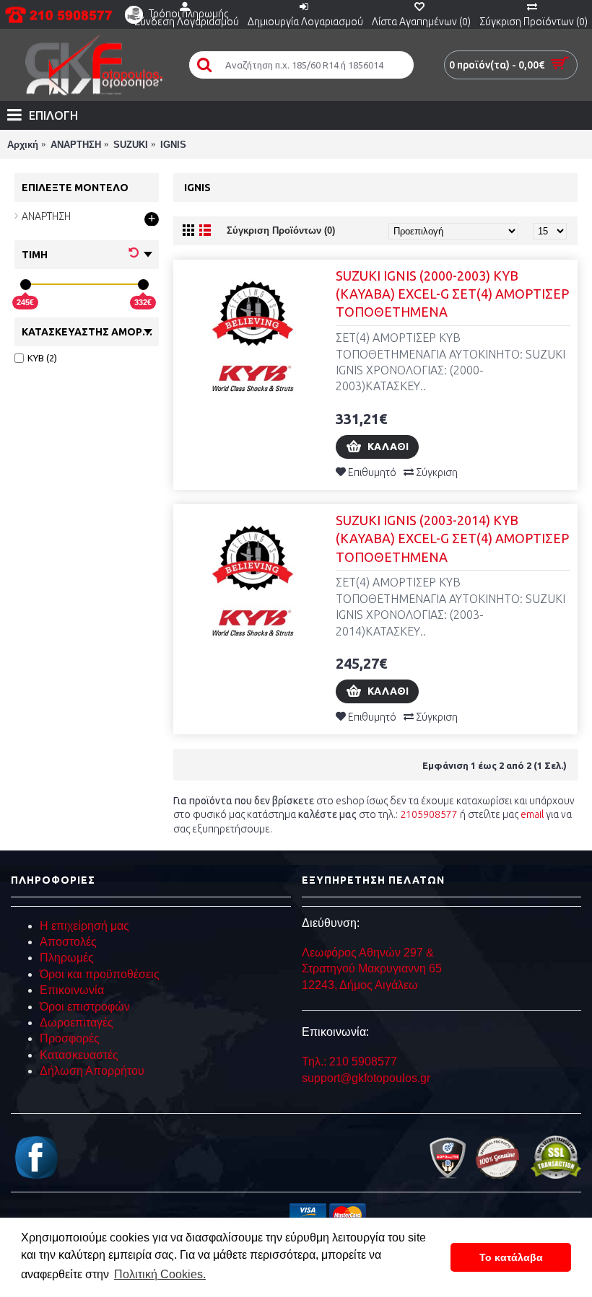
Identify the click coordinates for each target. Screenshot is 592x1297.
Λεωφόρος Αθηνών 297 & (368, 952)
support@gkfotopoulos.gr (366, 1078)
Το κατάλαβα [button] (511, 1257)
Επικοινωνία (72, 990)
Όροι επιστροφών (85, 1007)
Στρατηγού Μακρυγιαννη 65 (373, 968)
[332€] (143, 284)
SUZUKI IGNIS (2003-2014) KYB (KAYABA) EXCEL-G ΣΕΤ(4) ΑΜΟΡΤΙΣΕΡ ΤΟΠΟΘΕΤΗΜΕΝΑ (452, 538)
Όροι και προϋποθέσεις (100, 974)
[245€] (25, 284)
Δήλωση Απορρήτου (92, 1071)
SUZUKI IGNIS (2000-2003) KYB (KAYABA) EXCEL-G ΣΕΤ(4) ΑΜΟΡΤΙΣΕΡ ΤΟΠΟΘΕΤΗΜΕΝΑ (452, 293)
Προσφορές (70, 1038)
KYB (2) (42, 358)
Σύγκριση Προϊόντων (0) (281, 230)
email (532, 814)
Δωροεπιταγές (76, 1022)
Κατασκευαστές (79, 1055)
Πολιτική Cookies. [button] (160, 1274)
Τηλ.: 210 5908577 (349, 1061)
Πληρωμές (67, 957)
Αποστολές (68, 942)
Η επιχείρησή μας (84, 926)
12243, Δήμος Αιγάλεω (360, 985)
